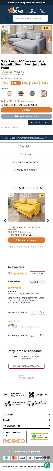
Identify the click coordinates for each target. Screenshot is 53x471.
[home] (15, 10)
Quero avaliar (37, 273)
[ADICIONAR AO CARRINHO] (26, 109)
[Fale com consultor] (47, 465)
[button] (8, 18)
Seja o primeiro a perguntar (26, 366)
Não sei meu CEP (8, 128)
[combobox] (30, 18)
